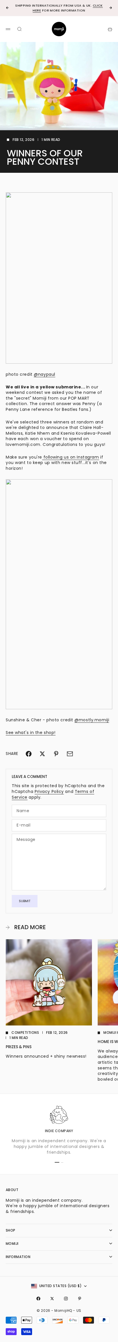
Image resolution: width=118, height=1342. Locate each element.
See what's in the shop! (31, 732)
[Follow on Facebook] (38, 1298)
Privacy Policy (49, 791)
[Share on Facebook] (28, 753)
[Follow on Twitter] (52, 1298)
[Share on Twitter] (42, 753)
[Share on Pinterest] (56, 753)
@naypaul (44, 374)
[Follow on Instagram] (66, 1298)
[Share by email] (69, 753)
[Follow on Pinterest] (79, 1298)
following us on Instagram (70, 457)
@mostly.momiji (91, 720)
